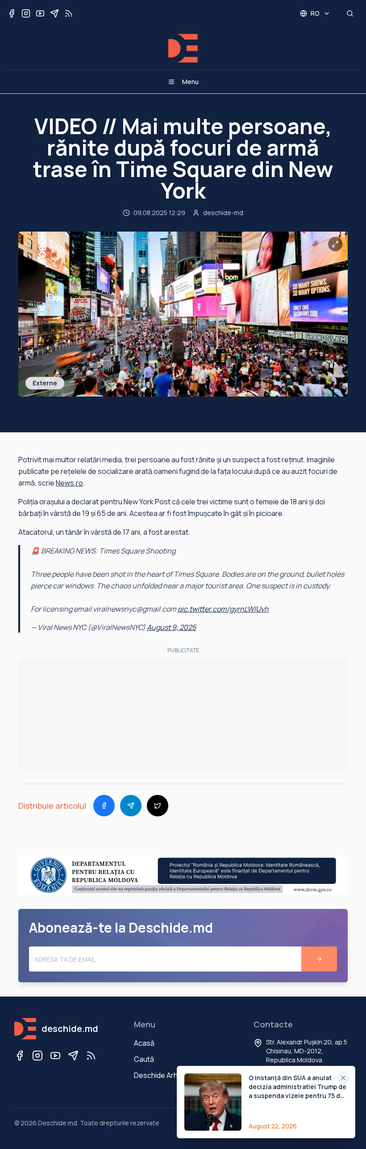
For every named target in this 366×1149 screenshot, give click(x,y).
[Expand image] (335, 244)
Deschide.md (57, 1123)
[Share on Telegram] (130, 805)
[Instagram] (37, 1055)
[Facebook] (19, 1055)
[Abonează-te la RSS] (68, 13)
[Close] (343, 1078)
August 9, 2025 (171, 627)
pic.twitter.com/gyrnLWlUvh (223, 609)
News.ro (69, 483)
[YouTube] (55, 1055)
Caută (144, 1059)
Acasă (144, 1043)
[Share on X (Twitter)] (157, 805)
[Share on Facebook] (104, 805)
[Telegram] (73, 1055)
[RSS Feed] (91, 1055)
